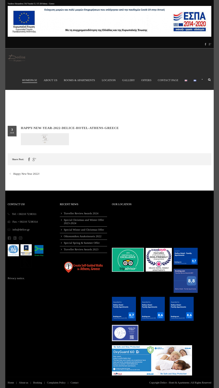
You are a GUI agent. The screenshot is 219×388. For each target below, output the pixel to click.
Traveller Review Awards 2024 (81, 213)
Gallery (128, 80)
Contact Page (168, 80)
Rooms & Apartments (79, 80)
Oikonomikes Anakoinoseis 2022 (82, 236)
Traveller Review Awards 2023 (81, 249)
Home (11, 382)
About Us (50, 80)
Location (109, 80)
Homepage (29, 80)
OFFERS (146, 80)
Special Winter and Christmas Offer (84, 229)
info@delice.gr (21, 229)
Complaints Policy (56, 382)
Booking (37, 382)
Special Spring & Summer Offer (82, 242)
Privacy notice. (16, 278)
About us (23, 382)
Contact (74, 382)
